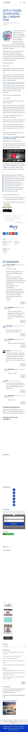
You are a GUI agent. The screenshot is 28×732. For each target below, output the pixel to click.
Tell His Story (21, 202)
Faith (18, 22)
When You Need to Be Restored (10, 658)
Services (16, 721)
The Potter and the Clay (19, 670)
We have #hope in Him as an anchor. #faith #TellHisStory (13, 218)
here (18, 194)
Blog (21, 721)
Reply (23, 302)
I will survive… (17, 241)
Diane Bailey (9, 326)
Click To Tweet (18, 222)
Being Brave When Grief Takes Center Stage (13, 665)
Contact (13, 722)
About (10, 721)
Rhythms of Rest (15, 165)
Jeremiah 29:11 (9, 102)
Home (5, 721)
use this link (17, 147)
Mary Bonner (7, 22)
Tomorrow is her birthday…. (6, 249)
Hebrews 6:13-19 (12, 134)
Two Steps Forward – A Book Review (12, 656)
